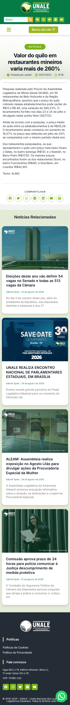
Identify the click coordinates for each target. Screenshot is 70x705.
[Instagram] (43, 19)
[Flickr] (55, 19)
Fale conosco (16, 662)
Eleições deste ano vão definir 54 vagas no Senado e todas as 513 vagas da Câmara (34, 280)
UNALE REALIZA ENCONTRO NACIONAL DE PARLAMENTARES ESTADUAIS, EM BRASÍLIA (34, 372)
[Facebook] (37, 19)
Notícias (35, 46)
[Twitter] (49, 19)
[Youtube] (61, 19)
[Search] (30, 19)
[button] (8, 29)
